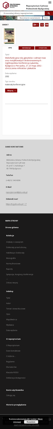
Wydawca (10, 325)
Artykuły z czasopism (14, 242)
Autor (8, 303)
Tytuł (8, 298)
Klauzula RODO (12, 372)
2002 (7, 76)
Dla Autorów (11, 367)
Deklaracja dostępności (16, 378)
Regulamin (10, 361)
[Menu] (49, 2)
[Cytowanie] (47, 25)
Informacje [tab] (26, 48)
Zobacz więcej (12, 282)
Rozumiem (31, 422)
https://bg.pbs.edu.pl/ (15, 204)
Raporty (9, 269)
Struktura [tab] (43, 48)
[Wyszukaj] (49, 13)
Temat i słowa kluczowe (15, 308)
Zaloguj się (10, 395)
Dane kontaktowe (13, 351)
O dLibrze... (11, 356)
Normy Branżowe (13, 263)
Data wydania (11, 330)
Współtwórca (11, 319)
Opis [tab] (10, 48)
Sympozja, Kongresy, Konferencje (19, 274)
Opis (8, 314)
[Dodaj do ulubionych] (42, 25)
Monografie (11, 258)
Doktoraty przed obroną (16, 247)
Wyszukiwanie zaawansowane (30, 18)
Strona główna (12, 227)
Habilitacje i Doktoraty (15, 253)
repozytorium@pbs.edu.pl (17, 192)
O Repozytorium (13, 345)
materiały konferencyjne (15, 84)
